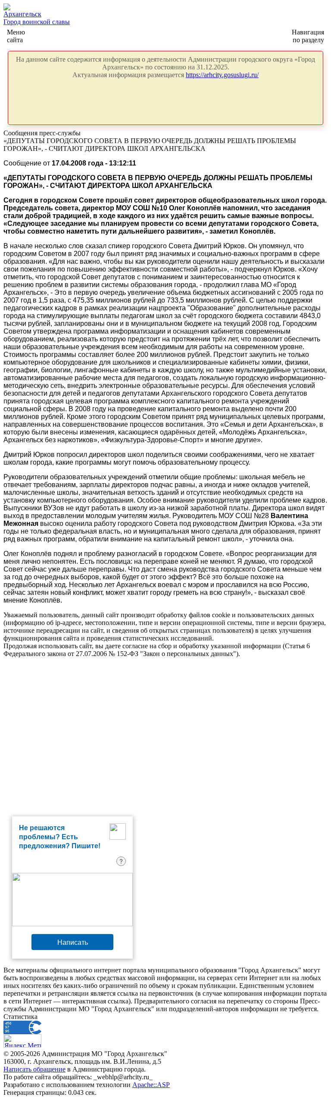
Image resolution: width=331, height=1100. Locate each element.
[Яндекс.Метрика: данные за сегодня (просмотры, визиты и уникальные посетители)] (22, 1040)
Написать (72, 942)
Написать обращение (34, 1069)
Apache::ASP (151, 1084)
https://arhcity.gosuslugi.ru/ (222, 74)
